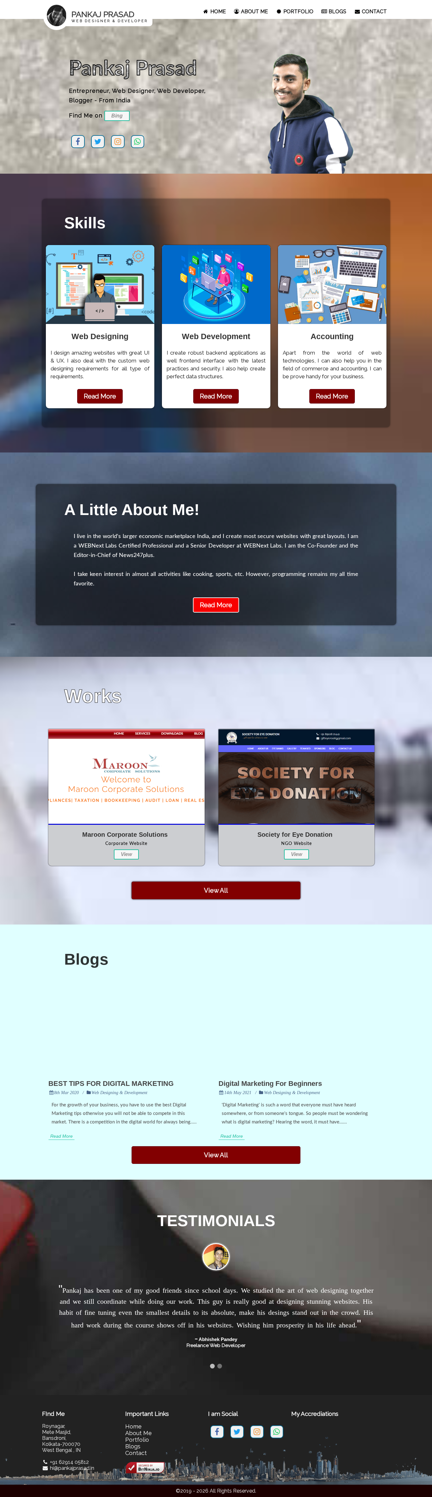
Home (133, 1415)
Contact (136, 1442)
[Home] (97, 30)
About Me (138, 1422)
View (126, 854)
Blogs (132, 1435)
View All (216, 890)
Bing (117, 115)
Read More (100, 396)
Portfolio (137, 1428)
